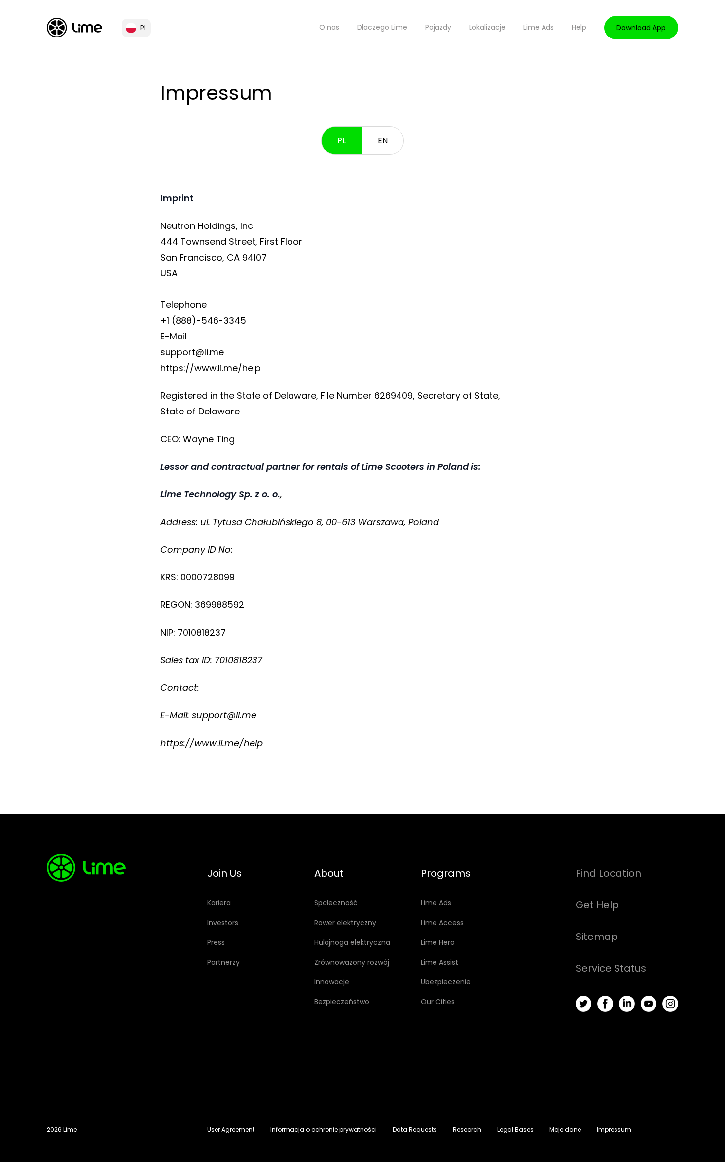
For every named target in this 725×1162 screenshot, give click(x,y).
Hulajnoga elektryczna (352, 942)
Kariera (219, 903)
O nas (329, 27)
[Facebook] (605, 1004)
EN (383, 140)
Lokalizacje (487, 27)
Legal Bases (515, 1129)
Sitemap (597, 936)
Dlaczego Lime (382, 27)
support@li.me (192, 352)
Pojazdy (438, 27)
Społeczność (336, 903)
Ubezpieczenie (446, 982)
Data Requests (415, 1129)
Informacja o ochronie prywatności (323, 1129)
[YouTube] (648, 1004)
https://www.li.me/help (210, 368)
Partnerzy (223, 962)
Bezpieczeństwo (341, 1002)
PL (341, 140)
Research (467, 1129)
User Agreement (230, 1129)
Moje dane (565, 1129)
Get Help (597, 905)
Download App (641, 28)
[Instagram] (670, 1004)
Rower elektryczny (345, 923)
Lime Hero (438, 942)
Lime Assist (439, 962)
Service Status (611, 968)
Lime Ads (538, 27)
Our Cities (438, 1002)
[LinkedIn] (627, 1004)
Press (216, 942)
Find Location (608, 873)
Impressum (614, 1129)
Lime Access (442, 923)
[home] (74, 27)
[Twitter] (583, 1004)
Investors (222, 923)
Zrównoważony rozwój (351, 962)
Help (579, 27)
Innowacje (331, 982)
